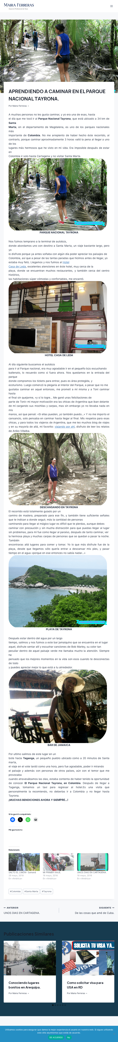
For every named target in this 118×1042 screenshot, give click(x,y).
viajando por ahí (65, 426)
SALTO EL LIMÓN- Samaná (22, 872)
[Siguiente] (109, 971)
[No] (114, 1033)
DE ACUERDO (56, 1037)
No (68, 1037)
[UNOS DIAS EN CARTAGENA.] (92, 862)
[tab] (53, 1005)
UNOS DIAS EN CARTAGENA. (91, 872)
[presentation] (30, 958)
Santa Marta (31, 891)
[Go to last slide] (8, 971)
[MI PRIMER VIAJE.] (58, 862)
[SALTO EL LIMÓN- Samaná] (24, 862)
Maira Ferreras (19, 106)
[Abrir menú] (111, 6)
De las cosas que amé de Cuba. (94, 911)
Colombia (15, 891)
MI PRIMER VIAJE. (52, 872)
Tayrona (46, 891)
